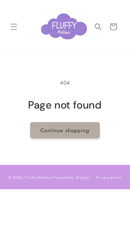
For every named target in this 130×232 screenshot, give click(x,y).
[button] (13, 26)
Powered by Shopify (71, 177)
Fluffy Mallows (38, 177)
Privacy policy (109, 177)
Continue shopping (65, 130)
